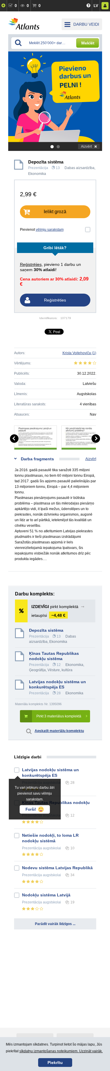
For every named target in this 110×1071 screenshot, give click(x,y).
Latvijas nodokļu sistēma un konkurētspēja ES (57, 684)
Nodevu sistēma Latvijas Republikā (57, 867)
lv (96, 6)
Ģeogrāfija (37, 670)
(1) (79, 353)
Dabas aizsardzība (79, 168)
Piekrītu (55, 1062)
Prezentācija (38, 168)
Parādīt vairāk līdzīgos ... (55, 924)
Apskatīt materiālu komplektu (59, 731)
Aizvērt (86, 146)
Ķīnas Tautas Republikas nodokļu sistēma (54, 656)
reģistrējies (31, 264)
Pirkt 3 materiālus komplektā (58, 716)
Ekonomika (37, 174)
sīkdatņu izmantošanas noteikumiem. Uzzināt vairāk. (61, 1051)
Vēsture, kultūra (60, 670)
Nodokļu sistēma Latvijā (46, 895)
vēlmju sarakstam (50, 230)
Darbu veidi (86, 24)
